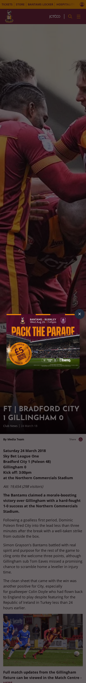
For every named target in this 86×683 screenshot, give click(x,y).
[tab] (79, 314)
